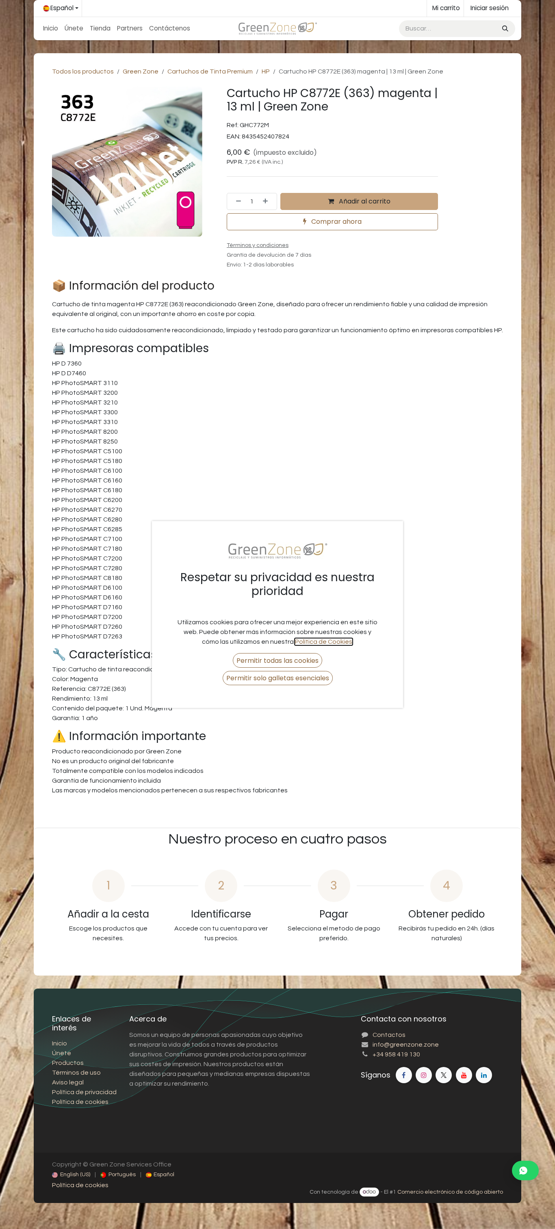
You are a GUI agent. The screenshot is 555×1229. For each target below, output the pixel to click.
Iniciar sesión (489, 8)
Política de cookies (80, 1185)
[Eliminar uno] (236, 201)
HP (266, 71)
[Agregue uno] (268, 201)
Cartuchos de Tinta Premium (210, 71)
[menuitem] (50, 29)
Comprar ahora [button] (336, 221)
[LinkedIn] (484, 1075)
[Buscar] (504, 28)
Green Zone (140, 71)
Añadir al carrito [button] (363, 201)
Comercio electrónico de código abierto (450, 1192)
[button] (277, 660)
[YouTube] (464, 1075)
